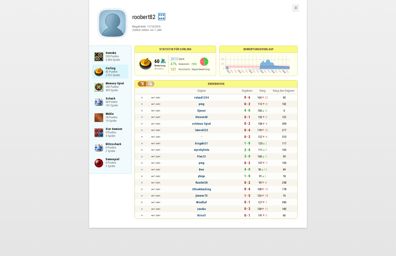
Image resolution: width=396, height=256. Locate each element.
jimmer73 (201, 195)
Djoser (201, 110)
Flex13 (201, 156)
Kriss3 (201, 215)
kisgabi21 (201, 143)
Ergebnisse (216, 83)
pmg (201, 104)
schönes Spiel (201, 123)
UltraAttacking (201, 189)
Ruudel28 (201, 182)
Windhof (201, 202)
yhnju (201, 176)
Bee (201, 169)
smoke (201, 209)
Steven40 (201, 117)
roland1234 (201, 97)
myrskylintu (201, 149)
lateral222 (201, 130)
